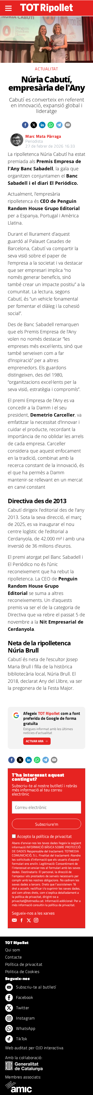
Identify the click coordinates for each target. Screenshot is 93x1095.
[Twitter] (29, 920)
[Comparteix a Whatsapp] (51, 125)
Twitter (22, 1008)
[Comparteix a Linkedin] (42, 125)
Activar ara (34, 741)
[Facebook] (22, 920)
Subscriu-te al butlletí (35, 987)
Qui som (12, 950)
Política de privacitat (24, 964)
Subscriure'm (46, 824)
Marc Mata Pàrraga (43, 136)
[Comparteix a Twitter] (33, 125)
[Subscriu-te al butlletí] (15, 920)
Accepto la (44, 836)
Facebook (24, 997)
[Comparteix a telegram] (59, 125)
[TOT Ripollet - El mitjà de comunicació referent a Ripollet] (46, 8)
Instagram (25, 1018)
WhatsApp (25, 1028)
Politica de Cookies (22, 971)
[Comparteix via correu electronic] (68, 125)
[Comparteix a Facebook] (25, 125)
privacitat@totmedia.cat (27, 900)
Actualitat (46, 69)
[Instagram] (37, 920)
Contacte (13, 957)
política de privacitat (54, 836)
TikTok (21, 1039)
